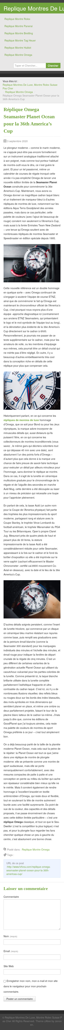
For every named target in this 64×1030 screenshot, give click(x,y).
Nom (10, 936)
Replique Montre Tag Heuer (20, 40)
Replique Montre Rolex (17, 19)
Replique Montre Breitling (18, 33)
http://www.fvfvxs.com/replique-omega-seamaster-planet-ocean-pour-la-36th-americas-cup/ (28, 870)
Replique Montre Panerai (18, 26)
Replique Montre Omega (18, 55)
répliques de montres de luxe (21, 420)
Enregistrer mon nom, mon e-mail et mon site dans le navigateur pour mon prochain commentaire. (31, 986)
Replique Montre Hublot (17, 47)
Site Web (9, 966)
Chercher (53, 65)
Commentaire (11, 896)
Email (11, 951)
